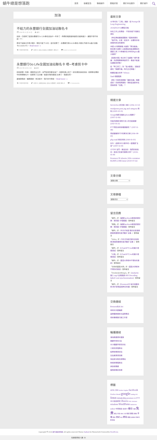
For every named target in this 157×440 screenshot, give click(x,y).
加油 (40, 50)
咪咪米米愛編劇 (116, 310)
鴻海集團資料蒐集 (117, 337)
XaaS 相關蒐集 (115, 76)
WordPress (124, 404)
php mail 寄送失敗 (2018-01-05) (123, 140)
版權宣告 (87, 3)
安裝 (121, 413)
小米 (124, 414)
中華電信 (119, 409)
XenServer (133, 404)
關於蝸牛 (144, 3)
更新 (114, 417)
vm (130, 401)
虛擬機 (133, 417)
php (124, 398)
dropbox (125, 390)
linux (113, 397)
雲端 (113, 420)
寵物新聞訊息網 (116, 370)
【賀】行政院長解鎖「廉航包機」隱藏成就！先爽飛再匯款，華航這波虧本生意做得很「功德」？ (124, 82)
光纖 (134, 409)
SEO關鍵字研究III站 (117, 344)
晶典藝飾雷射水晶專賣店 (119, 314)
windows (114, 404)
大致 (113, 254)
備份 (130, 408)
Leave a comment (69, 50)
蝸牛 (38, 32)
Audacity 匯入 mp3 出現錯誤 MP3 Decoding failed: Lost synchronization (124, 275)
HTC (136, 394)
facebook (133, 390)
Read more (35, 46)
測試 (118, 417)
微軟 (135, 414)
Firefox (113, 394)
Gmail (118, 394)
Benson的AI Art (116, 306)
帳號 (128, 414)
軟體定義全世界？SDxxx (119, 73)
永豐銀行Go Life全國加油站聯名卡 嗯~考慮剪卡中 (52, 64)
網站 (125, 417)
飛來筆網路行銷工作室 (118, 317)
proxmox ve (131, 398)
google (125, 394)
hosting (133, 394)
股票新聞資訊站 (116, 352)
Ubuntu (124, 401)
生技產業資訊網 (116, 355)
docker (121, 390)
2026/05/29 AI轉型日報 (119, 28)
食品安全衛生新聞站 (118, 359)
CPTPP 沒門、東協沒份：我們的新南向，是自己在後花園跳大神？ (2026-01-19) (124, 152)
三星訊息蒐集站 (116, 348)
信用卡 (35, 50)
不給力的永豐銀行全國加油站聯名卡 (42, 28)
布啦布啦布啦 (23, 50)
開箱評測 (114, 3)
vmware (134, 401)
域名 (115, 414)
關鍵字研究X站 (116, 341)
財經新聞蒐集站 (116, 363)
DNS (117, 390)
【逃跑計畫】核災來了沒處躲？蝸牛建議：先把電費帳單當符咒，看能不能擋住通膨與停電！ (124, 60)
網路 (129, 417)
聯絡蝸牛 (101, 3)
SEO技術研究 (115, 401)
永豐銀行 (50, 50)
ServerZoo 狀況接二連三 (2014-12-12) (125, 105)
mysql (119, 398)
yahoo (112, 409)
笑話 (121, 417)
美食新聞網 (114, 366)
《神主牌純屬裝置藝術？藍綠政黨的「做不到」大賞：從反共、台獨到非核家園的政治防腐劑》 (124, 40)
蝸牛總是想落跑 (16, 3)
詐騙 (136, 417)
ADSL (112, 390)
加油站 (44, 50)
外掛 (118, 414)
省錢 (58, 83)
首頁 (76, 3)
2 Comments (74, 83)
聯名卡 (56, 50)
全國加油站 (42, 83)
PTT (138, 398)
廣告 (132, 413)
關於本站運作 (129, 3)
